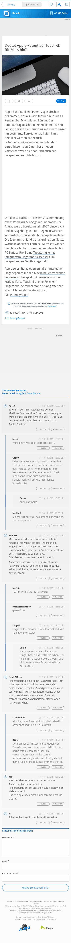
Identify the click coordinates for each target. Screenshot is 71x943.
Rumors (40, 329)
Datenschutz (40, 919)
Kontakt (66, 4)
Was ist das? (52, 306)
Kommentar (9, 837)
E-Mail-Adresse (10, 873)
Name (5, 861)
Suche (51, 4)
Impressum (26, 919)
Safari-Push (51, 919)
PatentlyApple (19, 294)
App (59, 4)
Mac (30, 329)
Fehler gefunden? (17, 318)
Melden (43, 429)
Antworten (57, 429)
